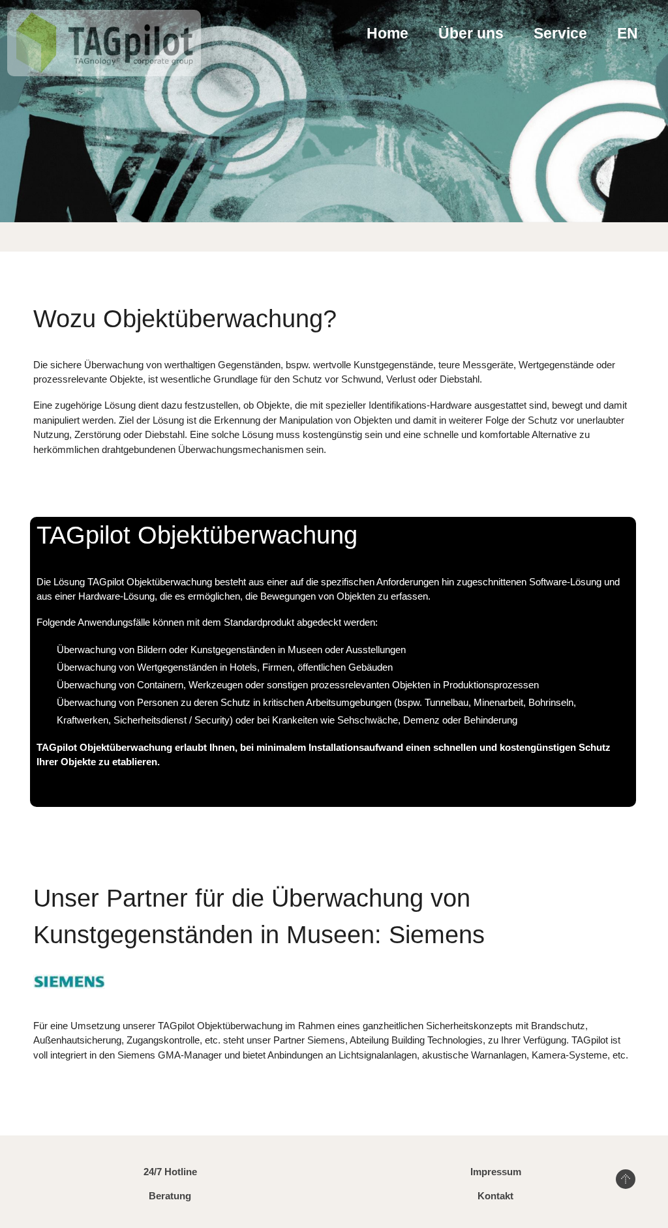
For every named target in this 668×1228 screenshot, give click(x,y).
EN (627, 33)
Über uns (471, 33)
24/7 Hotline (170, 1171)
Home (387, 33)
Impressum (495, 1171)
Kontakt (495, 1195)
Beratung (170, 1195)
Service (560, 33)
